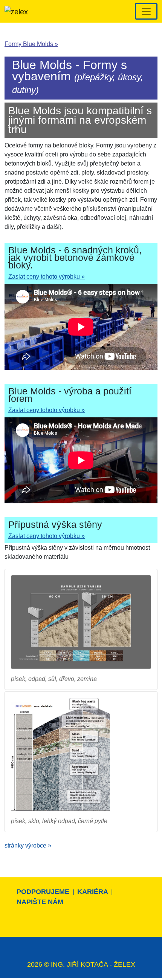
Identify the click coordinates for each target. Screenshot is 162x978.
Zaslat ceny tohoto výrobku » (46, 276)
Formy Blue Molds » (31, 44)
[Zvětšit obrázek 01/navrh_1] (81, 622)
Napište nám (40, 902)
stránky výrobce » (28, 845)
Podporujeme (44, 891)
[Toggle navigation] (146, 11)
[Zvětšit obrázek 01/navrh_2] (61, 754)
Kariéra (93, 891)
